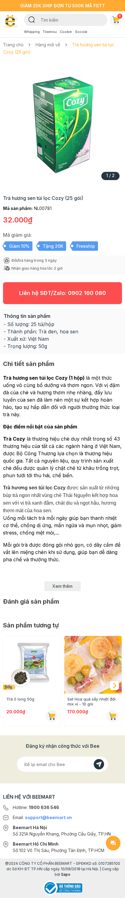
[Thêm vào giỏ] (52, 716)
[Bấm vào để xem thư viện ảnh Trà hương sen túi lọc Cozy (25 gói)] (62, 123)
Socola (81, 32)
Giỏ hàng (120, 16)
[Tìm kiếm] (32, 19)
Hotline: (36, 807)
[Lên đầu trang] (113, 890)
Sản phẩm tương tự (31, 625)
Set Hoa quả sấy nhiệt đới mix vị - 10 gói (91, 701)
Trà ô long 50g (20, 699)
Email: (42, 817)
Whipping (32, 32)
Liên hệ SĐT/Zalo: (62, 293)
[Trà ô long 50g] (32, 665)
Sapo (65, 874)
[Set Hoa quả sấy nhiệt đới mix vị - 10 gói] (93, 665)
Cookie (66, 32)
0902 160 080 (87, 293)
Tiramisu (50, 32)
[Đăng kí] (99, 764)
